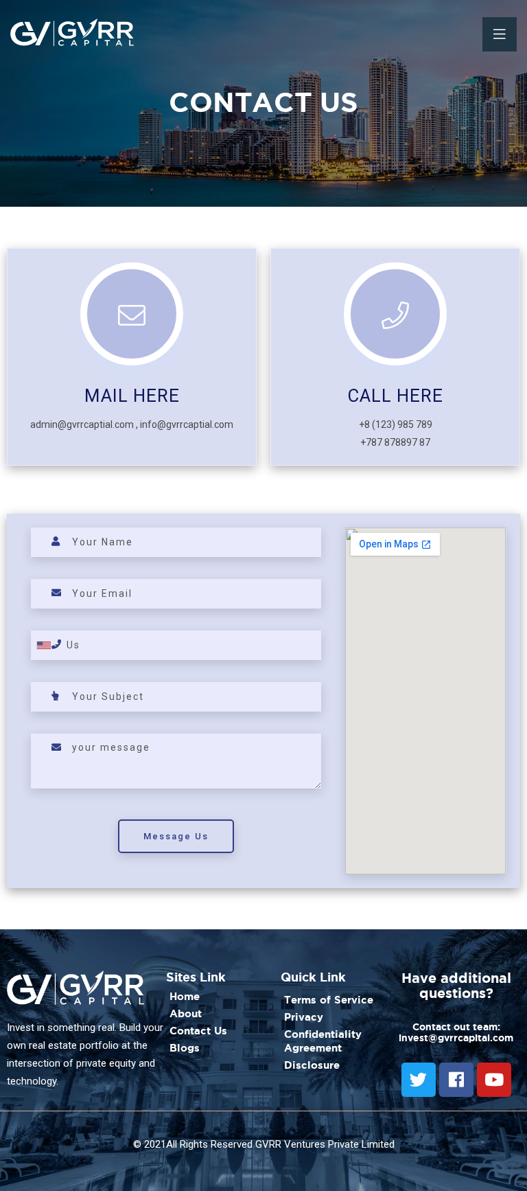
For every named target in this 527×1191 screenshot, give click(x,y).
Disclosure (312, 1065)
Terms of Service (328, 1000)
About (185, 1013)
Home (184, 996)
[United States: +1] (47, 645)
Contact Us (198, 1030)
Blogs (184, 1048)
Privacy (303, 1017)
